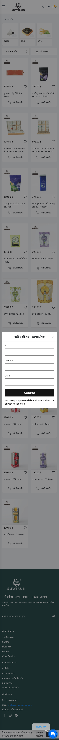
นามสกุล (9, 360)
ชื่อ (6, 345)
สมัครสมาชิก (29, 393)
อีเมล (7, 375)
